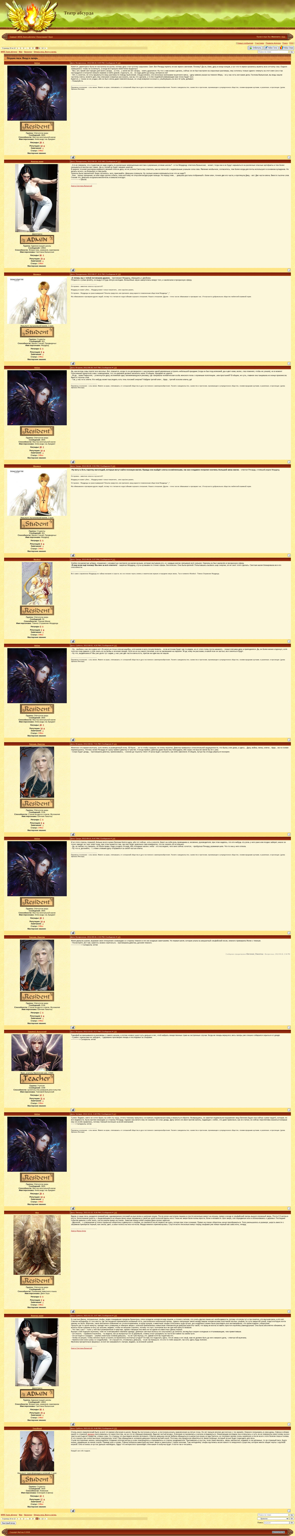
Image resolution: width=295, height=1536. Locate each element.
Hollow (37, 63)
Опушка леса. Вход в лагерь (45, 52)
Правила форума (273, 43)
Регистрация (42, 37)
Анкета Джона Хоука (78, 1231)
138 (119, 274)
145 (119, 937)
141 (113, 559)
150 (115, 1428)
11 (39, 48)
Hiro (37, 1212)
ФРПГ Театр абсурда (26, 37)
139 (115, 368)
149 (115, 1316)
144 (113, 838)
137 (119, 161)
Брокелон (28, 52)
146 (115, 1032)
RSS (283, 37)
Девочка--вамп (37, 161)
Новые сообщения (245, 43)
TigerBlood (37, 1428)
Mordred (37, 559)
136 (119, 63)
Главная (13, 37)
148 (115, 1212)
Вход (51, 37)
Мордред (37, 274)
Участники (259, 43)
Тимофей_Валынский (37, 1032)
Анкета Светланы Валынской (81, 186)
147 (114, 1114)
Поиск (285, 43)
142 (115, 645)
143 (115, 744)
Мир (20, 52)
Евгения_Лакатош (37, 744)
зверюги (90, 1434)
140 (113, 466)
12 (43, 48)
